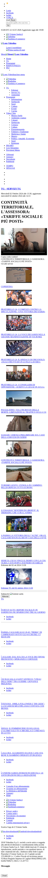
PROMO (10, 145)
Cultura (14, 106)
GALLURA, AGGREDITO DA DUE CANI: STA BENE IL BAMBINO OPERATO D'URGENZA (22, 754)
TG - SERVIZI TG (11, 188)
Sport (13, 104)
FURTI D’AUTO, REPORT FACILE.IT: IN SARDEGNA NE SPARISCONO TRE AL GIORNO (23, 611)
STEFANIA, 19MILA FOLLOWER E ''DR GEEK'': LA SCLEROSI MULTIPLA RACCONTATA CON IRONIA (23, 706)
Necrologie (10, 159)
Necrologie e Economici (16, 816)
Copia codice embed (9, 257)
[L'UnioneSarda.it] (14, 800)
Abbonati (10, 154)
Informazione (16, 99)
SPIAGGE (10, 168)
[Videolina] (8, 43)
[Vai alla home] (9, 54)
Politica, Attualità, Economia (22, 139)
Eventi (14, 109)
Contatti (9, 820)
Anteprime (15, 95)
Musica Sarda (16, 115)
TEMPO (9, 166)
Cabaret (14, 120)
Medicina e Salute (18, 134)
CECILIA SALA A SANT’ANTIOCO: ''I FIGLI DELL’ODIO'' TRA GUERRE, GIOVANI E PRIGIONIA (21, 681)
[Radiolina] (10, 37)
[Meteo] (7, 4)
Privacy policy (12, 811)
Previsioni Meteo (13, 150)
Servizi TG (15, 92)
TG (7, 61)
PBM (8, 795)
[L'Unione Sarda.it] (14, 34)
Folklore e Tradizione (20, 132)
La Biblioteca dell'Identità (16, 791)
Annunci (9, 157)
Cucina (14, 111)
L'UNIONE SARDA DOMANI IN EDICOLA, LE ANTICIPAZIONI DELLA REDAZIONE (22, 774)
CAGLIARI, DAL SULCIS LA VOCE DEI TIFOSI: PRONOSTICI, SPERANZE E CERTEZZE (23, 658)
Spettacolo (15, 102)
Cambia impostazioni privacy (18, 823)
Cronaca (14, 125)
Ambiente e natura (18, 118)
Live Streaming (12, 148)
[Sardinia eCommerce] (15, 39)
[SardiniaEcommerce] (15, 807)
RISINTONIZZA (13, 65)
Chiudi (4, 876)
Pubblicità (10, 161)
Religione (15, 143)
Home (8, 59)
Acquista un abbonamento (16, 789)
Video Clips (11, 113)
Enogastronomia (17, 129)
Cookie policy (12, 813)
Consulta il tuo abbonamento (17, 786)
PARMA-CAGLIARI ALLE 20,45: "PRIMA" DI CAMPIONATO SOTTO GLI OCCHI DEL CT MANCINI (21, 634)
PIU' (8, 68)
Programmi (10, 63)
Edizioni (14, 90)
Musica (14, 136)
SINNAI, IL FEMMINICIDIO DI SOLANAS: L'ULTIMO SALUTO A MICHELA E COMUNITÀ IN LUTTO (23, 730)
